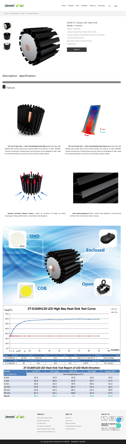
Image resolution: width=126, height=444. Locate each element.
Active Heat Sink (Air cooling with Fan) (46, 429)
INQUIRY (77, 49)
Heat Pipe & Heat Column (45, 418)
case (77, 5)
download (101, 5)
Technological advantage (73, 426)
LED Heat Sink (14, 13)
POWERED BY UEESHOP (78, 442)
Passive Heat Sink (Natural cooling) (46, 431)
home (64, 5)
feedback (84, 5)
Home (6, 13)
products (71, 5)
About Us (68, 418)
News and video (70, 423)
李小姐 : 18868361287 (118, 420)
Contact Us (68, 420)
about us (93, 5)
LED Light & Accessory (44, 426)
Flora (118, 425)
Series (22, 13)
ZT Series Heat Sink (32, 13)
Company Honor (70, 429)
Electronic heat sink (43, 420)
